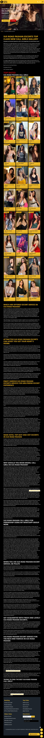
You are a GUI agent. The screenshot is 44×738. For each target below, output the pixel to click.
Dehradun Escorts (8, 720)
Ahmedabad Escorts (27, 708)
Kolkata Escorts (7, 716)
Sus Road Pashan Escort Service (11, 708)
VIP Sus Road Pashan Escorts (10, 711)
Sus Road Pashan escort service (17, 694)
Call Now (13, 20)
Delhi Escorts (26, 702)
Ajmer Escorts (26, 704)
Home (2, 31)
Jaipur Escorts (26, 711)
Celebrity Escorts (8, 724)
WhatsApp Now (6, 20)
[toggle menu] (43, 2)
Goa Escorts (25, 706)
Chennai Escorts (8, 722)
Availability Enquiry (8, 706)
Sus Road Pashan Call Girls (34, 490)
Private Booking (8, 704)
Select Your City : (28, 719)
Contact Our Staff (8, 702)
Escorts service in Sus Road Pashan (13, 671)
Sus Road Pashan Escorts (10, 718)
